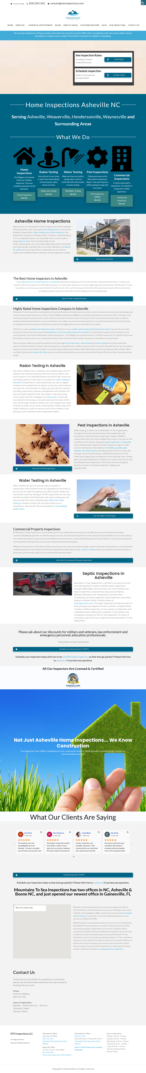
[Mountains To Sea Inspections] (73, 14)
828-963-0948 (48, 1052)
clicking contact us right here (111, 949)
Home (10, 25)
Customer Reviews (89, 25)
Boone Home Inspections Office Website (57, 1055)
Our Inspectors (117, 25)
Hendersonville (86, 116)
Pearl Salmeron (58, 833)
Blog (104, 25)
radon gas (51, 397)
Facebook (128, 913)
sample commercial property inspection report (90, 329)
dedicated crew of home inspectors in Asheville (39, 282)
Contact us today (88, 549)
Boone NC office (41, 352)
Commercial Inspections (122, 200)
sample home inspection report (42, 329)
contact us (61, 660)
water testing (56, 232)
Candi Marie (86, 833)
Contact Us (133, 25)
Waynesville (114, 116)
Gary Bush (28, 833)
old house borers (89, 450)
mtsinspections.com (83, 603)
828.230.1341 (37, 3)
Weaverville (58, 116)
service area (24, 241)
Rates (58, 25)
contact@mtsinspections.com (67, 3)
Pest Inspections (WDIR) (97, 197)
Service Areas (70, 25)
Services (20, 25)
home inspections (50, 229)
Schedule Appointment (41, 25)
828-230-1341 (48, 1039)
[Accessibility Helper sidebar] (143, 2)
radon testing (39, 232)
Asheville (36, 116)
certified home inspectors (76, 656)
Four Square (81, 916)
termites (111, 448)
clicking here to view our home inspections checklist (67, 332)
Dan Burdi (114, 833)
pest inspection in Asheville (118, 442)
